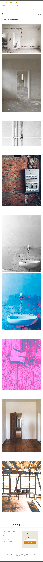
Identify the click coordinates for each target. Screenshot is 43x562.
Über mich (31, 9)
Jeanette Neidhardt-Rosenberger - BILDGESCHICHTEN (16, 4)
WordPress (21, 555)
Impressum (37, 9)
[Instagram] (40, 14)
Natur (11, 9)
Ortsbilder (17, 9)
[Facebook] (38, 14)
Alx (27, 555)
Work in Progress (24, 9)
